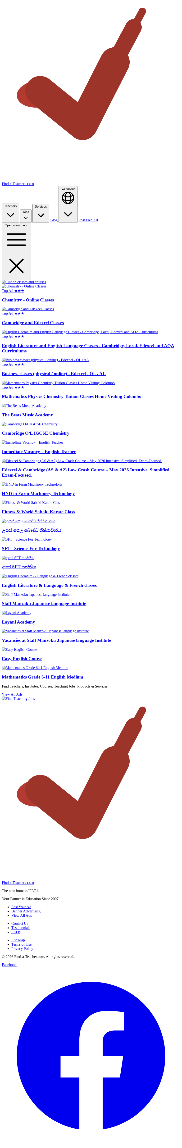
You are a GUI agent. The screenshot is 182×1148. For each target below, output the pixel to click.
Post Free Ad (88, 220)
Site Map (18, 940)
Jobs (26, 212)
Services (41, 206)
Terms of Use (21, 944)
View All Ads (12, 694)
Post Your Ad (21, 907)
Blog (54, 220)
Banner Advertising (26, 911)
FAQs (15, 932)
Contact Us (19, 923)
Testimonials (20, 928)
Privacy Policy (22, 949)
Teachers (10, 206)
